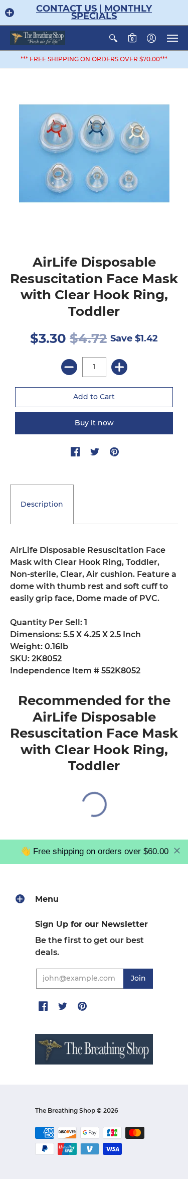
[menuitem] (113, 38)
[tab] (42, 505)
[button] (9, 12)
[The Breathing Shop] (37, 38)
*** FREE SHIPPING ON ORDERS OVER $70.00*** (94, 59)
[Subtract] (69, 367)
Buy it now (94, 422)
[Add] (119, 367)
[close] (177, 851)
